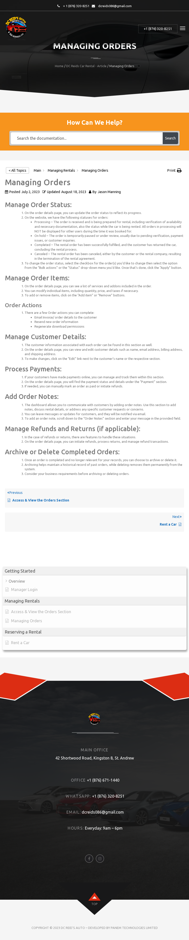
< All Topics (17, 170)
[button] (94, 571)
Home (59, 66)
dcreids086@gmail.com (115, 6)
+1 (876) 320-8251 (158, 29)
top (94, 904)
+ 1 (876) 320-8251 (76, 6)
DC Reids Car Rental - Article (86, 66)
